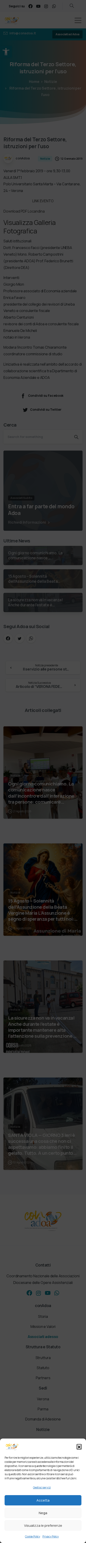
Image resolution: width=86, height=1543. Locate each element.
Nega (43, 1512)
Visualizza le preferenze (43, 1525)
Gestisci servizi (42, 1487)
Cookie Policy (32, 1536)
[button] (79, 1446)
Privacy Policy (50, 1536)
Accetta (43, 1500)
